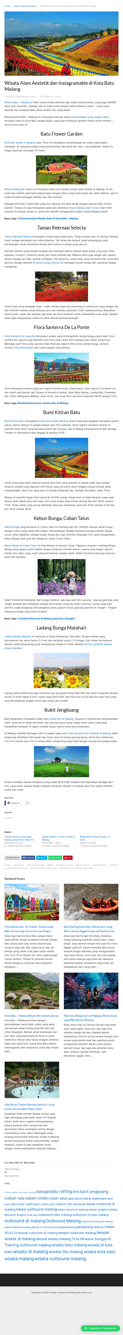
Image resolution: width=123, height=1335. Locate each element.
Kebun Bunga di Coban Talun (20, 545)
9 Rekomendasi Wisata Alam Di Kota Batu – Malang (48, 218)
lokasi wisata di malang (73, 1209)
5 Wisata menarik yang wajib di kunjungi (20, 1192)
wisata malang (19, 1258)
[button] (100, 1328)
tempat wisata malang (53, 1239)
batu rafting (61, 1191)
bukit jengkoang (94, 1191)
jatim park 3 (50, 1204)
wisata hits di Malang (61, 718)
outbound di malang (24, 1220)
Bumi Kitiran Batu (14, 421)
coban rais (14, 1198)
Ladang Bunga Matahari (17, 636)
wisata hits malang (66, 1251)
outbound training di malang (97, 1221)
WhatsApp (56, 858)
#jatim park (99, 865)
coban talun (58, 1198)
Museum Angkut (15, 1215)
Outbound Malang (63, 1220)
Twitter (42, 858)
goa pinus (75, 1198)
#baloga (19, 865)
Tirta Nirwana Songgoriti (91, 1239)
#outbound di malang (43, 868)
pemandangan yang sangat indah (90, 116)
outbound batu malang (55, 1215)
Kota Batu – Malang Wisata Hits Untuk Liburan (31, 1015)
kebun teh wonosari (72, 1204)
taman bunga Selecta (48, 262)
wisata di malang (30, 1251)
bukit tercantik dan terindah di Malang (89, 733)
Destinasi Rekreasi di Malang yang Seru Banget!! (46, 618)
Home (7, 6)
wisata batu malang (69, 1245)
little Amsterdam (23, 347)
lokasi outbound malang (25, 6)
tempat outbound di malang (38, 1233)
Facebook (29, 858)
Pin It (68, 858)
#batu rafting (35, 865)
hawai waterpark (95, 1198)
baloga (42, 1191)
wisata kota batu (99, 1251)
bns (76, 1191)
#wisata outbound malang (76, 868)
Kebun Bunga (11, 526)
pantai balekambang (62, 1227)
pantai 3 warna (41, 1227)
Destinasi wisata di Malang (19, 142)
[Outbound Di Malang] (5, 1172)
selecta (98, 1227)
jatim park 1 (18, 1204)
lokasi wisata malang (103, 1209)
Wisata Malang (12, 189)
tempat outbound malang (77, 1233)
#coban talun (64, 865)
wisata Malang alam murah (84, 207)
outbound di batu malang (90, 1215)
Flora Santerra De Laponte (19, 336)
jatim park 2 (34, 1204)
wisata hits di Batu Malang (52, 421)
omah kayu (32, 1215)
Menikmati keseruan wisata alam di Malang (43, 403)
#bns (50, 865)
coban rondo (36, 1198)
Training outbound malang (27, 1245)
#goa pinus (83, 865)
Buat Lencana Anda (11, 1176)
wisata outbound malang (60, 1258)
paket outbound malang (17, 1227)
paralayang (84, 1227)
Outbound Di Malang (11, 1169)
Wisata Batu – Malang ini (18, 102)
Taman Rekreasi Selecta (18, 236)
